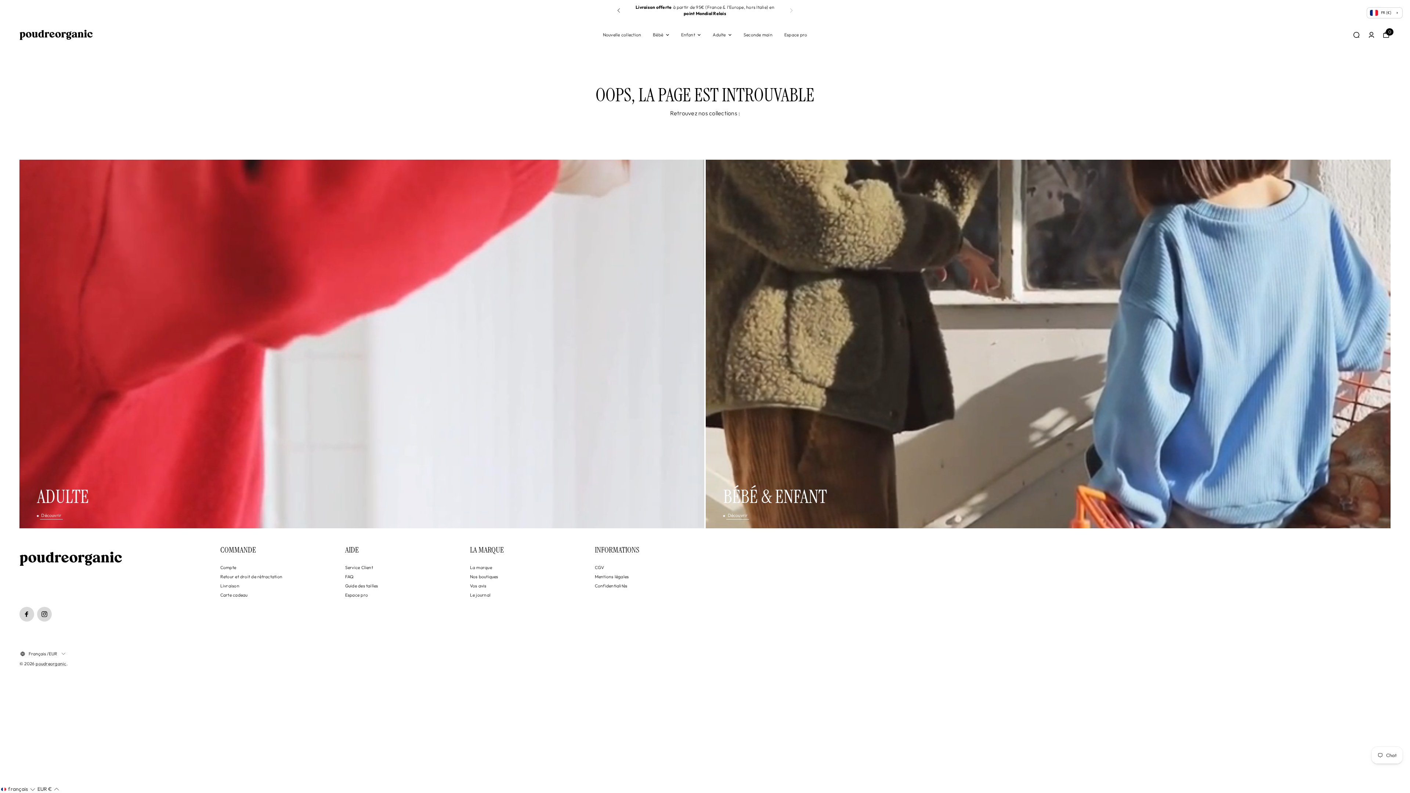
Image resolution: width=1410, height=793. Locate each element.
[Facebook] (26, 614)
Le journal (480, 595)
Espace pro (795, 34)
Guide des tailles (361, 586)
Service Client (359, 567)
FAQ (349, 576)
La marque (481, 567)
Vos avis (478, 586)
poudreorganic (51, 663)
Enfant (688, 34)
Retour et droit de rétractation (251, 576)
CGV (599, 567)
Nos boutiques (484, 576)
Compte (228, 567)
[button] (791, 10)
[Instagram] (44, 614)
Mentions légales (612, 576)
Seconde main (758, 34)
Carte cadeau (234, 595)
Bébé (658, 34)
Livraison (229, 586)
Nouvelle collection (622, 34)
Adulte (719, 34)
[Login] (1371, 34)
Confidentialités (611, 586)
